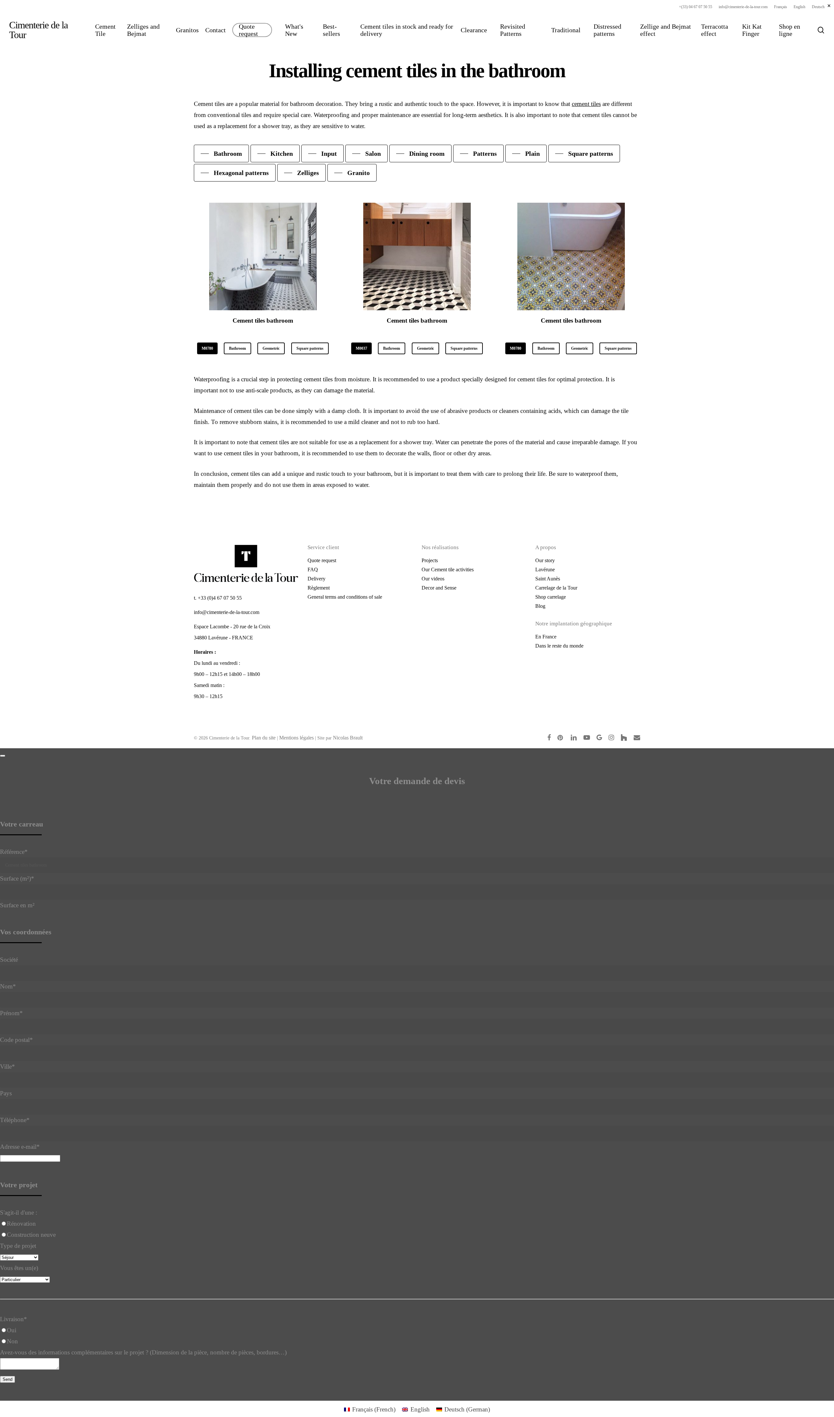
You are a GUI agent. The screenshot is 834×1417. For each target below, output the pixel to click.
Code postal (16, 1039)
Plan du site (264, 737)
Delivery (316, 578)
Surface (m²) (17, 878)
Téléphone (15, 1120)
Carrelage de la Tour (556, 588)
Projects (430, 560)
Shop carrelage (550, 597)
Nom (8, 986)
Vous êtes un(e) (19, 1267)
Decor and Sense (439, 588)
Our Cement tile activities (448, 569)
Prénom (11, 1013)
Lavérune (545, 569)
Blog (540, 606)
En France (545, 636)
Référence (14, 851)
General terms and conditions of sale (345, 597)
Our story (545, 560)
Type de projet (18, 1245)
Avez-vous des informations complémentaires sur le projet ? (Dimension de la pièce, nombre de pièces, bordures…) (143, 1352)
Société (9, 959)
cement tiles (586, 103)
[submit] (2, 756)
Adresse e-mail (20, 1146)
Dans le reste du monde (559, 646)
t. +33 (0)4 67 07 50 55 (218, 598)
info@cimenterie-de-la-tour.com (226, 612)
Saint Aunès (547, 578)
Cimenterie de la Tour (38, 30)
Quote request (322, 560)
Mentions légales (296, 737)
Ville (7, 1066)
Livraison (13, 1319)
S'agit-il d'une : (18, 1212)
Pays (6, 1093)
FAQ (313, 569)
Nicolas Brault (348, 737)
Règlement (319, 588)
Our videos (433, 578)
